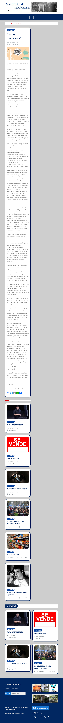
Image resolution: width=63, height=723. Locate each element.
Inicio (7, 24)
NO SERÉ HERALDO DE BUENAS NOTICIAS (15, 522)
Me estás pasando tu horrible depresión (17, 593)
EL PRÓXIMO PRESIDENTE (17, 489)
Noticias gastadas (13, 458)
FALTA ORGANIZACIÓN (15, 425)
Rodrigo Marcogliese (12, 42)
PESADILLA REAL (13, 554)
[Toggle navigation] (31, 17)
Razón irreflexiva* (16, 24)
